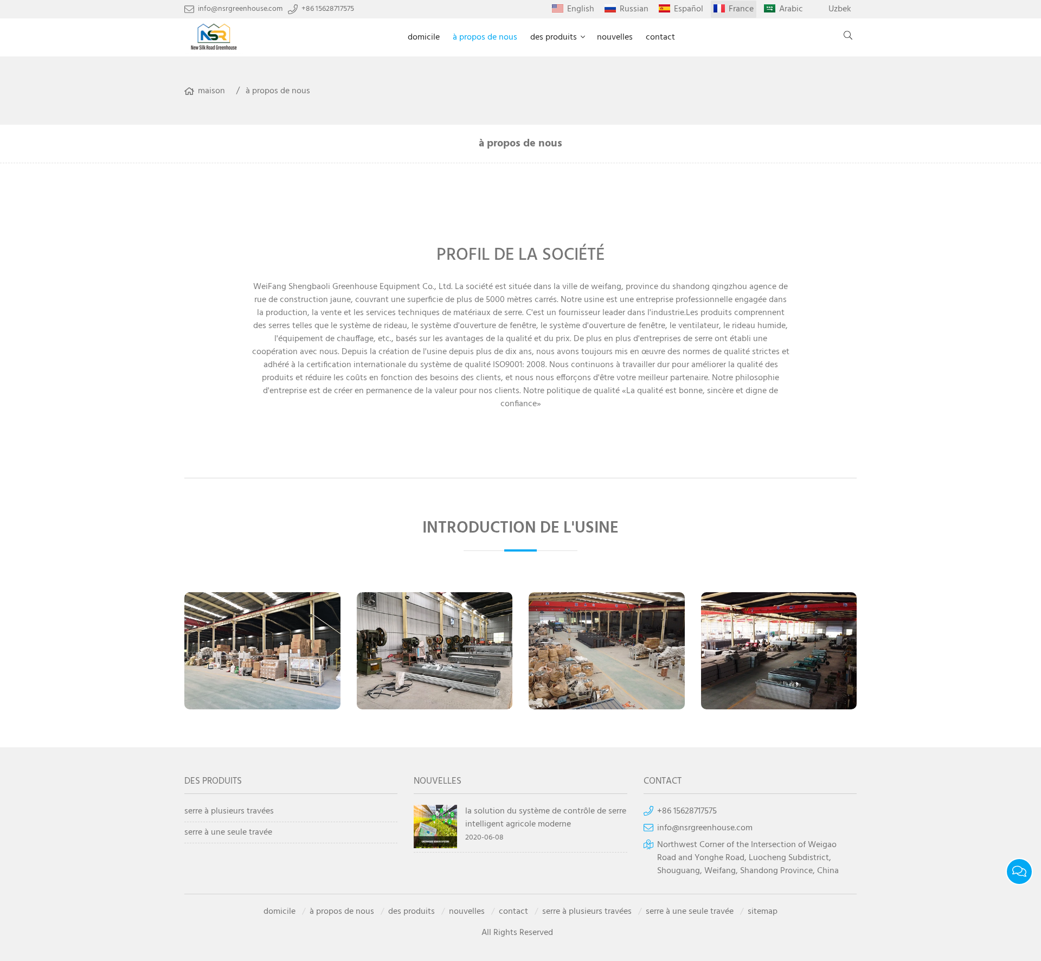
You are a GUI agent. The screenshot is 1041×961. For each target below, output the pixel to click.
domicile (424, 37)
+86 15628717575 (327, 9)
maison (211, 91)
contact (660, 37)
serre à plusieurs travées (229, 811)
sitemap (762, 912)
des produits (553, 37)
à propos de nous (485, 37)
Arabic (791, 9)
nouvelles (615, 37)
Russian (634, 9)
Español (688, 9)
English (580, 9)
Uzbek (839, 9)
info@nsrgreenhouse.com (240, 9)
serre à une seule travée (228, 833)
